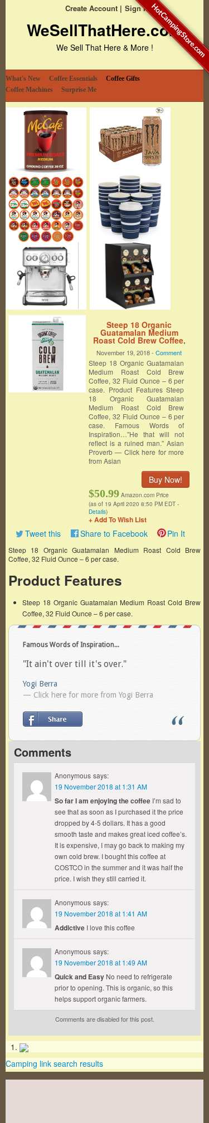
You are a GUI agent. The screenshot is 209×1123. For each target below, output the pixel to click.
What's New (23, 78)
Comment (168, 352)
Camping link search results (54, 1063)
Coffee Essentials (73, 78)
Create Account (91, 8)
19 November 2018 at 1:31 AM (101, 786)
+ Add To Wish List (118, 519)
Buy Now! (165, 479)
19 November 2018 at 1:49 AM (101, 962)
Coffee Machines (29, 90)
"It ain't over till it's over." (75, 664)
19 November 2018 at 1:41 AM (101, 913)
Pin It (176, 533)
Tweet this (43, 533)
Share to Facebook (114, 533)
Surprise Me (78, 90)
